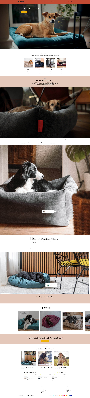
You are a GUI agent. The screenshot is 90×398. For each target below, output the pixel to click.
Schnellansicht (54, 285)
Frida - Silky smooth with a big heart (28, 368)
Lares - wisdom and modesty (45, 367)
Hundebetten (37, 1)
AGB (41, 392)
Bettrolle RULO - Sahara (39, 380)
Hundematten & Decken (42, 1)
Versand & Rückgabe (43, 390)
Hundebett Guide (48, 1)
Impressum (67, 392)
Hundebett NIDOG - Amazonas (53, 284)
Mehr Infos (70, 142)
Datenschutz (42, 391)
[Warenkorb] (71, 1)
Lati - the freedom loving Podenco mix (60, 368)
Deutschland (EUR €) (21, 395)
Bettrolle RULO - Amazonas (25, 380)
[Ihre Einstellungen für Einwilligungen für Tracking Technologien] (88, 396)
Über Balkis (53, 1)
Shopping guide (42, 389)
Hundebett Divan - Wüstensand (53, 380)
